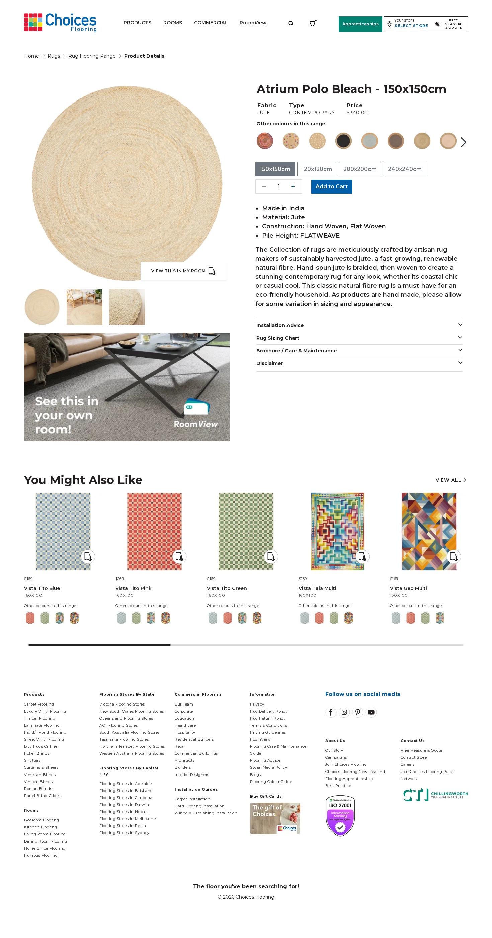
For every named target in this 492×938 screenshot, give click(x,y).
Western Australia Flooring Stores (131, 753)
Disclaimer (269, 363)
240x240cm (405, 169)
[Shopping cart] (313, 22)
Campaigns (336, 757)
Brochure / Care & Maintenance (296, 351)
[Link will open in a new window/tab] (331, 712)
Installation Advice (280, 325)
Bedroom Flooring (41, 820)
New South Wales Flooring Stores (131, 711)
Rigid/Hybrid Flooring (45, 732)
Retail (180, 746)
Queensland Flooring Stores (126, 718)
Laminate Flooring (42, 725)
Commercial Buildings (196, 753)
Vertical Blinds (38, 781)
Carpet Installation (192, 799)
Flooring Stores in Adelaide (125, 783)
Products (137, 23)
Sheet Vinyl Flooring (44, 739)
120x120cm (317, 169)
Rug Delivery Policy (269, 711)
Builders (183, 767)
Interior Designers (192, 774)
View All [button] (449, 480)
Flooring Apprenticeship (349, 778)
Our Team (184, 704)
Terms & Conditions (269, 725)
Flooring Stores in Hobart (123, 811)
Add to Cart (332, 186)
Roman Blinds (38, 788)
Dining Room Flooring (45, 841)
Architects (185, 760)
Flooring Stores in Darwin (124, 804)
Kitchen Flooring (40, 827)
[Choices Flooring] (60, 22)
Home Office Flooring (45, 848)
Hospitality (185, 732)
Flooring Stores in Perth (122, 825)
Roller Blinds (36, 753)
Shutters (32, 760)
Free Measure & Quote (421, 750)
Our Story (334, 750)
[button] (464, 142)
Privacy (257, 704)
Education (184, 718)
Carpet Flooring (39, 704)
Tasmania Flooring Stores (124, 739)
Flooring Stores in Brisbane (126, 790)
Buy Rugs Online (40, 746)
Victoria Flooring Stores (122, 704)
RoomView (260, 739)
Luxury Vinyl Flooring (45, 711)
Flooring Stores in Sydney (124, 832)
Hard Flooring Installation (200, 806)
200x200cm (360, 169)
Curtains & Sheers (41, 767)
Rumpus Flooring (41, 855)
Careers (408, 764)
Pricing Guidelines (268, 732)
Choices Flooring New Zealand (355, 771)
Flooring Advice (265, 760)
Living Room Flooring (45, 834)
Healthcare (185, 725)
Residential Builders (194, 739)
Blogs (255, 774)
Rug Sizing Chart (277, 338)
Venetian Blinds (40, 774)
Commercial (211, 23)
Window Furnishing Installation (206, 813)
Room (253, 23)
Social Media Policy (268, 767)
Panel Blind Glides (42, 795)
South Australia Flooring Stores (129, 732)
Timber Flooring (39, 718)
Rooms (172, 23)
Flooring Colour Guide (271, 781)
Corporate (184, 711)
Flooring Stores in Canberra (126, 797)
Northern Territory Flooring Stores (132, 746)
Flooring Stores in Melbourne (127, 818)
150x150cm (275, 169)
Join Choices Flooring (346, 764)
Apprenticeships (360, 23)
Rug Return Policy (267, 718)
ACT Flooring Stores (118, 725)
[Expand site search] (291, 22)
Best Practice (338, 785)
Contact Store (414, 757)
